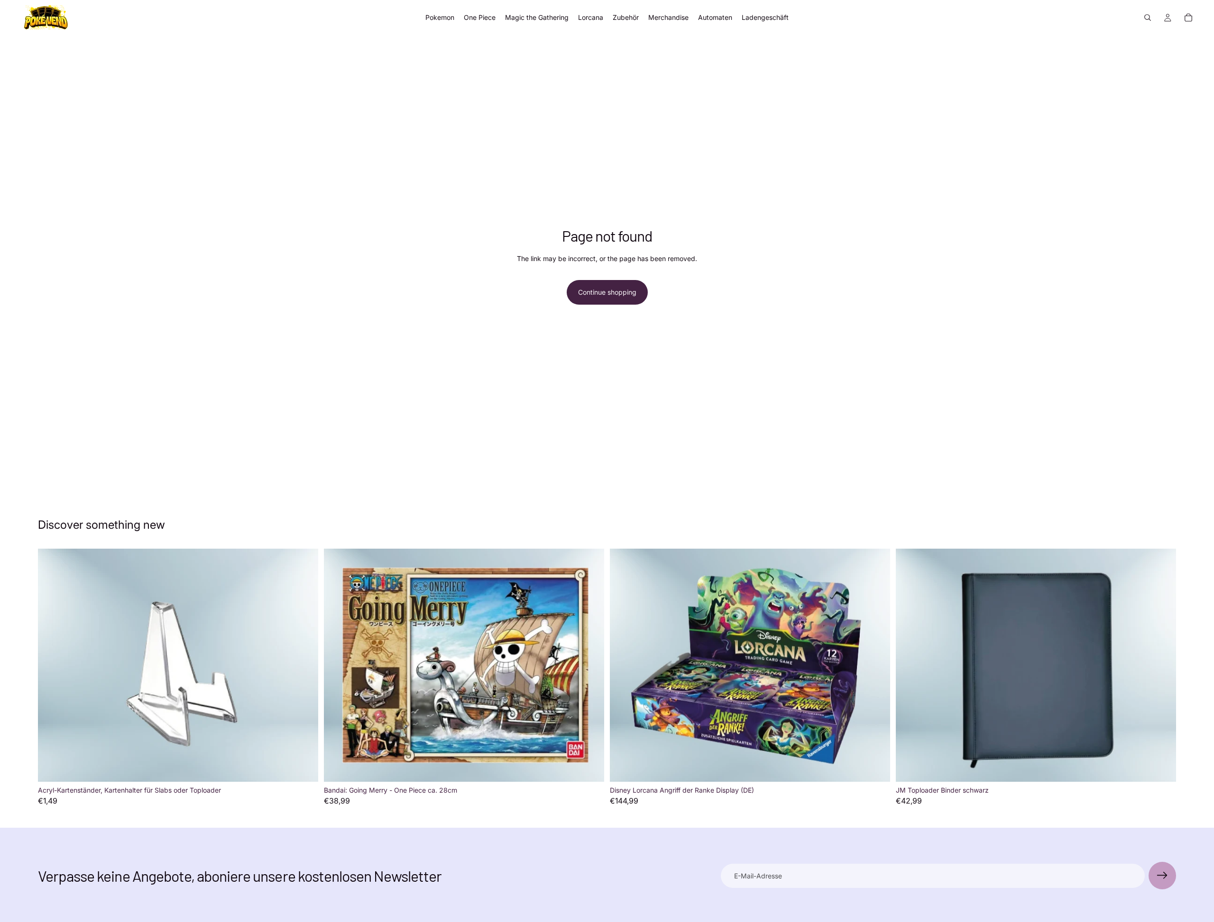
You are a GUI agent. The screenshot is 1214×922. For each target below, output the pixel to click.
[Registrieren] (1162, 875)
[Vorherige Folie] (910, 665)
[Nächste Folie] (1162, 665)
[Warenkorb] (1188, 17)
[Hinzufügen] (303, 767)
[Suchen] (1147, 17)
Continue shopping (607, 292)
